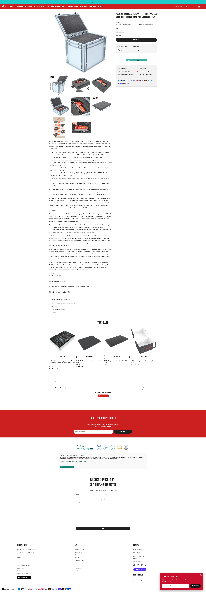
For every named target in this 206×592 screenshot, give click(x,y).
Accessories (40, 7)
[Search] (195, 7)
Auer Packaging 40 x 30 (58, 309)
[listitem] (103, 2)
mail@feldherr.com (138, 549)
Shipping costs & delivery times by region (128, 50)
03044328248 (137, 553)
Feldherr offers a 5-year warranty (26, 552)
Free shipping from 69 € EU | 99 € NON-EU (133, 24)
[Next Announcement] (120, 2)
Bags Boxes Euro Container (82, 562)
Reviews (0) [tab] (58, 387)
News (18, 560)
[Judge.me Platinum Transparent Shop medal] (112, 447)
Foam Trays (83, 7)
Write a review (103, 396)
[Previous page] (49, 341)
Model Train (92, 7)
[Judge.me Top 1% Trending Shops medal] (119, 447)
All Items (19, 554)
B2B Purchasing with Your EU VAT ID (27, 549)
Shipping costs (21, 557)
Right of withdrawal (22, 573)
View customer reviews (67, 466)
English (188, 6)
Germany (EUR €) (179, 6)
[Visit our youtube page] (146, 565)
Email (105, 494)
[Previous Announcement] (86, 2)
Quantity (118, 28)
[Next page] (157, 341)
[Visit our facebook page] (134, 565)
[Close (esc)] (201, 575)
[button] (3, 589)
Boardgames (31, 7)
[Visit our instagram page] (138, 565)
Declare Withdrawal (24, 577)
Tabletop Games (21, 7)
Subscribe (195, 586)
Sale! (99, 7)
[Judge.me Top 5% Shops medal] (126, 447)
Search (19, 562)
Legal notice (20, 568)
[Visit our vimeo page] (142, 565)
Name (77, 494)
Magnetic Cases (56, 7)
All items (54, 312)
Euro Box (54, 306)
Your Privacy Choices (23, 565)
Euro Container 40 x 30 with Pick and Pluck (64, 303)
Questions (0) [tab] (66, 387)
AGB (18, 570)
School (47, 7)
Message (78, 502)
